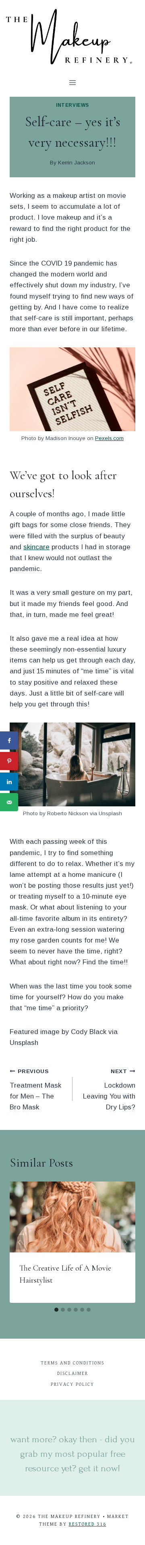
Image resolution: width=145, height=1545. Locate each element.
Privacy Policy (72, 1384)
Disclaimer (72, 1373)
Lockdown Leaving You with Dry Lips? (109, 1089)
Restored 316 (87, 1524)
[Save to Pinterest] (9, 761)
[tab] (56, 1310)
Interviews (72, 105)
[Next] (125, 1242)
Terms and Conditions (72, 1363)
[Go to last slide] (19, 1242)
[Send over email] (9, 802)
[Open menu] (72, 82)
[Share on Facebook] (9, 740)
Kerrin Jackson (76, 163)
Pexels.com (109, 438)
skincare (36, 547)
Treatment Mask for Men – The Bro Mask (35, 1089)
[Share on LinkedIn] (9, 781)
